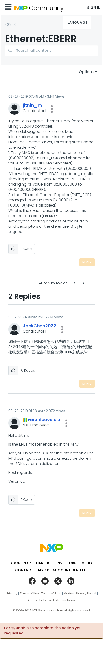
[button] (52, 109)
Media (87, 562)
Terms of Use (29, 593)
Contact (24, 570)
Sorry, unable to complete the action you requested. (42, 630)
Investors (67, 562)
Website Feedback (62, 600)
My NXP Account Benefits (63, 570)
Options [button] (86, 71)
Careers (44, 562)
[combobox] (51, 50)
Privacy (12, 593)
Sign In (94, 7)
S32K (11, 24)
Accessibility (37, 600)
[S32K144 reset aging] (74, 283)
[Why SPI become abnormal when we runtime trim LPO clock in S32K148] (83, 283)
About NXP (20, 562)
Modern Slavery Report (80, 593)
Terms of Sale (51, 593)
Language (77, 22)
